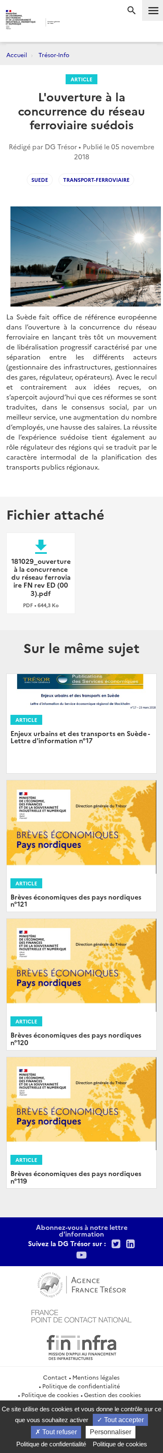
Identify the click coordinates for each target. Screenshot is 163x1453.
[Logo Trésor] (73, 23)
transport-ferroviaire (96, 179)
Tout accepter (123, 1419)
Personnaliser (110, 1431)
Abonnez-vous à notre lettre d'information (81, 1230)
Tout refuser (59, 1431)
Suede (39, 179)
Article (81, 79)
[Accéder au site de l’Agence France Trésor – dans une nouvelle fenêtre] (82, 1283)
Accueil (16, 54)
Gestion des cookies (112, 1394)
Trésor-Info (53, 54)
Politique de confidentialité (81, 1386)
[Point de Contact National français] (81, 1315)
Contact (55, 1377)
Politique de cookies (50, 1394)
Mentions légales (96, 1377)
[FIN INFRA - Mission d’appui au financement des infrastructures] (81, 1346)
